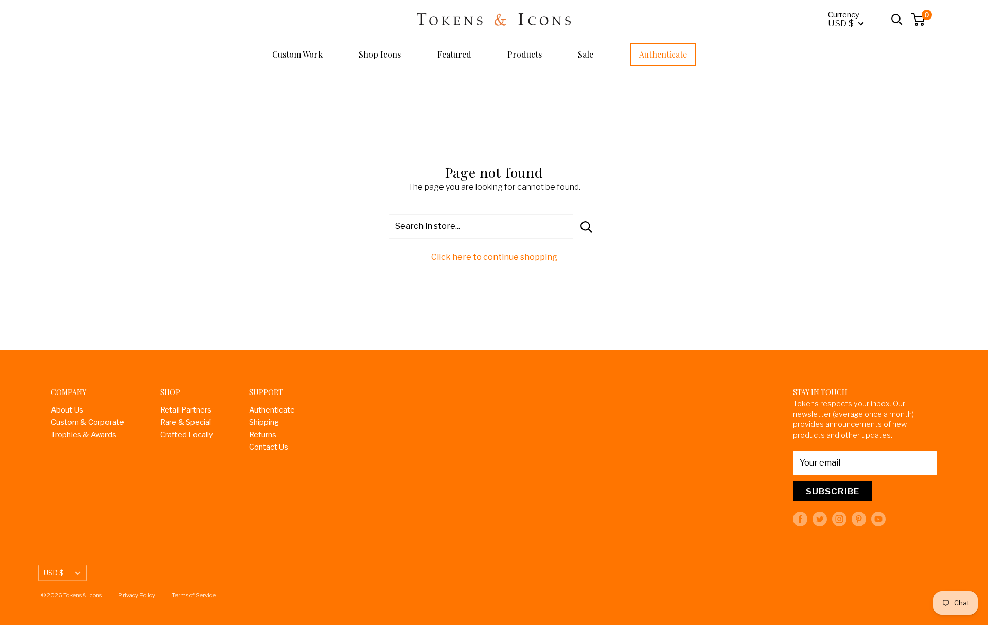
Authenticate (663, 54)
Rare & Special (185, 422)
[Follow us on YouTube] (878, 519)
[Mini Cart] (918, 19)
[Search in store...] (586, 226)
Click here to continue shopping (494, 257)
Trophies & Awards (83, 434)
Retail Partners (185, 410)
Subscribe (832, 491)
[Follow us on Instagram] (839, 519)
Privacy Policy (136, 595)
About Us (67, 410)
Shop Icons (380, 54)
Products (524, 54)
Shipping (264, 422)
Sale (585, 54)
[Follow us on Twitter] (820, 519)
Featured (454, 54)
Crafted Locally (186, 434)
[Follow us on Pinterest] (859, 519)
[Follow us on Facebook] (800, 519)
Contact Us (268, 447)
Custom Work (297, 54)
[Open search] (897, 19)
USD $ (54, 572)
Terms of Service (194, 595)
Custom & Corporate (87, 422)
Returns (262, 434)
